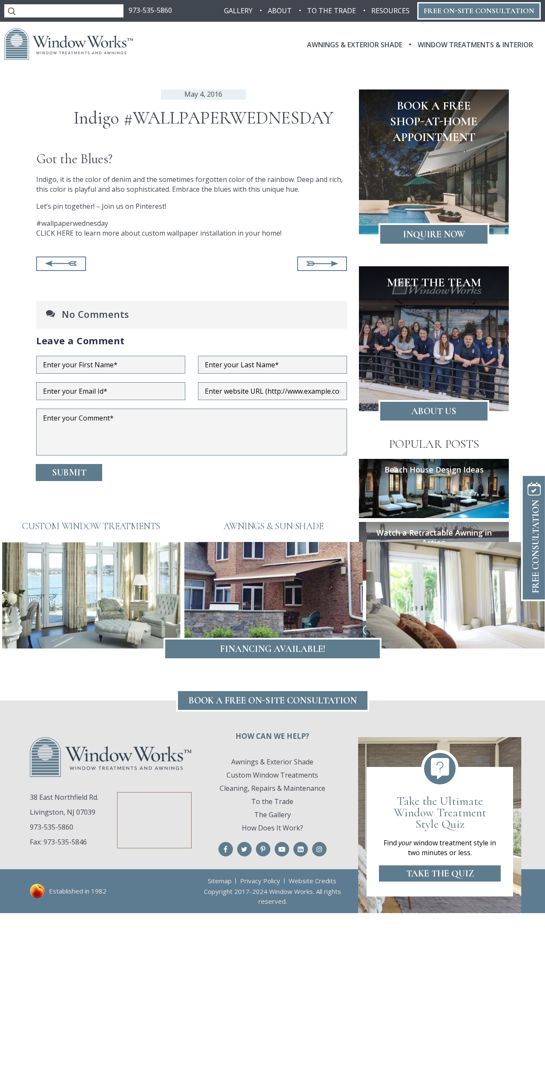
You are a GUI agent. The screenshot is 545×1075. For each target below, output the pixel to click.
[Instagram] (319, 849)
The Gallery (272, 814)
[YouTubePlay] (282, 849)
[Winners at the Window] (61, 264)
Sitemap (220, 880)
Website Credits (312, 880)
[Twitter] (244, 849)
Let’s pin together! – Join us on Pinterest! (101, 206)
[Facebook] (225, 849)
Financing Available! (272, 648)
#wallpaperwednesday (72, 223)
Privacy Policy (260, 880)
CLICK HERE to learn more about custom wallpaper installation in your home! (158, 233)
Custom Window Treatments (272, 775)
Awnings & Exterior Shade (272, 762)
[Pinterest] (263, 849)
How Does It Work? (272, 828)
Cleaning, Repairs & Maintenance (272, 788)
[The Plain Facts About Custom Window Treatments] (322, 264)
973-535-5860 (150, 10)
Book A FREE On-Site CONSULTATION (273, 700)
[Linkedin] (300, 849)
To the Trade (272, 801)
